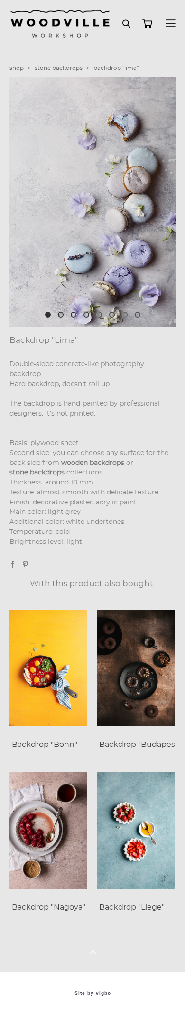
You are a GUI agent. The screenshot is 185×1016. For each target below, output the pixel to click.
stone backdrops (59, 68)
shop (16, 68)
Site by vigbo (92, 993)
